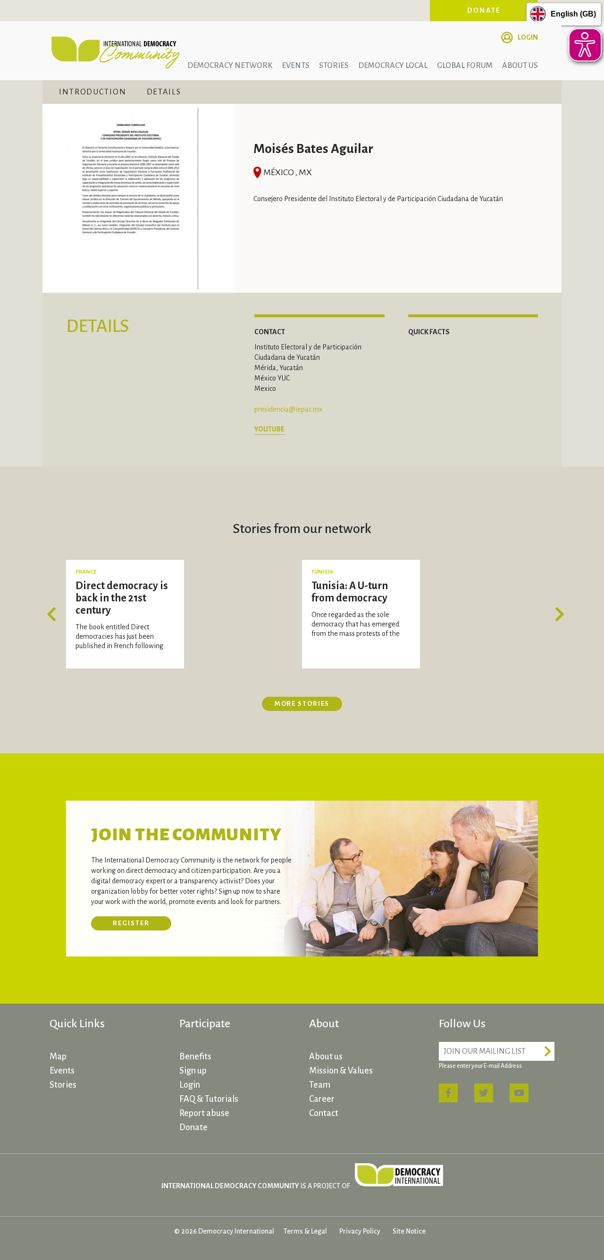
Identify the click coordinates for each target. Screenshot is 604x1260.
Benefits (195, 1056)
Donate (484, 10)
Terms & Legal (305, 1231)
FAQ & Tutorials (208, 1099)
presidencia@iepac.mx (288, 409)
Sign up (193, 1070)
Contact (323, 1113)
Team (319, 1085)
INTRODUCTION (92, 92)
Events (296, 65)
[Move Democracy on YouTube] (519, 1092)
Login (528, 37)
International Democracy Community (115, 51)
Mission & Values (341, 1070)
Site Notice (409, 1231)
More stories (302, 703)
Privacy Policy (359, 1231)
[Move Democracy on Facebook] (448, 1092)
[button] (54, 614)
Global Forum (465, 65)
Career (322, 1099)
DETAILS (164, 92)
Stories (334, 65)
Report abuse (204, 1113)
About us (520, 65)
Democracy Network (229, 65)
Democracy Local (393, 65)
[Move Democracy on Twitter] (483, 1092)
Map (58, 1056)
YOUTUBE (269, 429)
